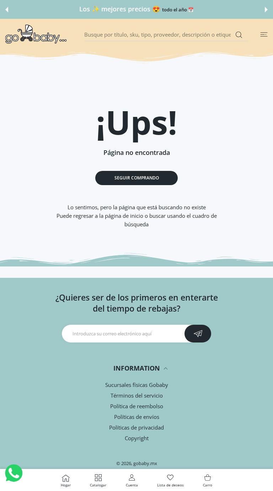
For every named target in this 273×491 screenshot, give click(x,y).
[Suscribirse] (197, 333)
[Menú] (264, 34)
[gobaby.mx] (36, 34)
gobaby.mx (145, 463)
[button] (6, 9)
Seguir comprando (136, 178)
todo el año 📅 (178, 10)
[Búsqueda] (238, 35)
